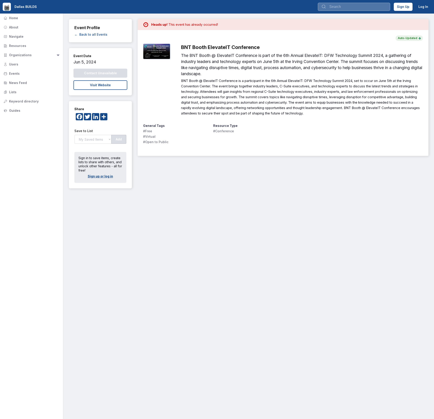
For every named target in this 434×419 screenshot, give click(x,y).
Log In (423, 7)
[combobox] (354, 7)
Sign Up (403, 7)
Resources (14, 46)
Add (119, 139)
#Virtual (149, 136)
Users (10, 64)
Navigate (13, 36)
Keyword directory (21, 101)
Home (10, 18)
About (10, 27)
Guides (11, 110)
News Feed (15, 83)
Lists (10, 92)
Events (11, 73)
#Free (147, 131)
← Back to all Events (90, 34)
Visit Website (100, 85)
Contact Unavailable (100, 73)
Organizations (17, 55)
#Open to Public (155, 142)
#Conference (223, 131)
